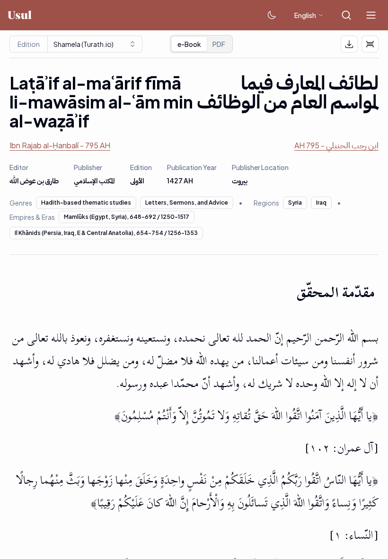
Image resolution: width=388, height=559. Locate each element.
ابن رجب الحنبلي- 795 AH (336, 145)
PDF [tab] (218, 44)
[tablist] (201, 44)
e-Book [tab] (189, 44)
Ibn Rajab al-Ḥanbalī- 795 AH (59, 145)
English (305, 15)
